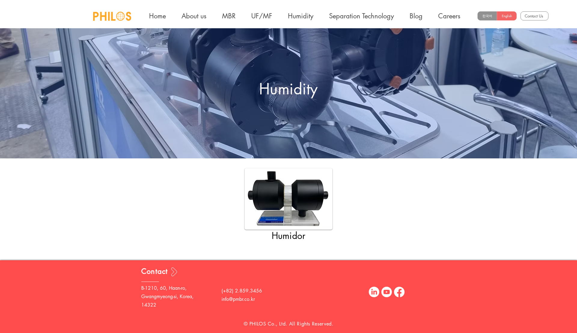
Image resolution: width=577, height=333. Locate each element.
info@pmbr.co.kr (238, 299)
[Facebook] (399, 292)
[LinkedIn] (374, 292)
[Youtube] (386, 292)
